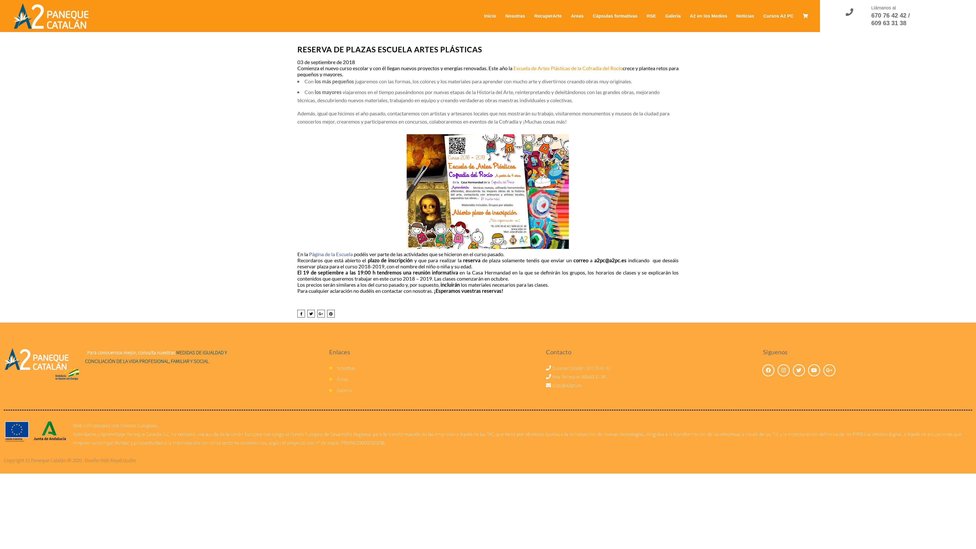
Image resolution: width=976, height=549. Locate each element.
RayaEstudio (123, 460)
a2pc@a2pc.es (566, 385)
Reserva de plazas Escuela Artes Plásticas (389, 49)
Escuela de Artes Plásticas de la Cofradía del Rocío (568, 68)
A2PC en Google (829, 370)
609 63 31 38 (593, 376)
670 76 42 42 (598, 368)
